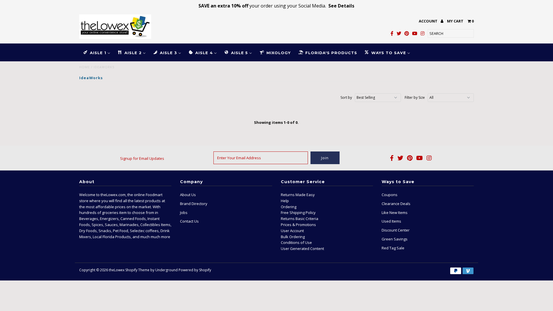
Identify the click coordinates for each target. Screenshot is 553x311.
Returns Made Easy (298, 194)
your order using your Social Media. (276, 6)
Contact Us (189, 221)
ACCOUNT (428, 21)
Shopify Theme (137, 270)
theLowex (116, 270)
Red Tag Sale (393, 248)
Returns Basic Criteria (299, 218)
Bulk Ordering (293, 236)
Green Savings (395, 239)
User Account (292, 230)
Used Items (391, 221)
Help (285, 200)
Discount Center (396, 230)
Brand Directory (193, 203)
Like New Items (395, 212)
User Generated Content (302, 248)
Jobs (184, 212)
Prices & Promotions (298, 224)
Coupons (389, 194)
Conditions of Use (296, 242)
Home (84, 67)
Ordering (288, 206)
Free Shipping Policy (298, 212)
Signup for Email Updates (142, 158)
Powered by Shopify (195, 270)
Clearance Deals (396, 203)
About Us (188, 194)
